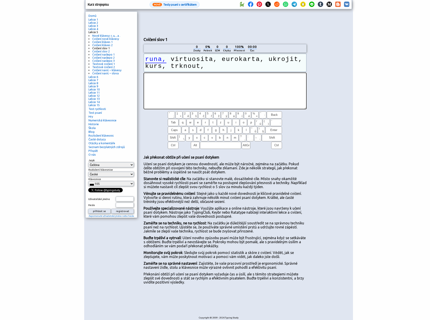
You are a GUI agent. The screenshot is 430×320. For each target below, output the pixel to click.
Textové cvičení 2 (103, 67)
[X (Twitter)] (268, 4)
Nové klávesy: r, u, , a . (106, 35)
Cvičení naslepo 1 (103, 54)
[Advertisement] (225, 23)
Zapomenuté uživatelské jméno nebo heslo (111, 216)
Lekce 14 (94, 101)
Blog (91, 131)
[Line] (311, 4)
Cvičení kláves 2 (102, 45)
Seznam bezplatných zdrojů (106, 146)
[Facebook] (250, 4)
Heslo (91, 205)
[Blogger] (338, 4)
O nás (92, 154)
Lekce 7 (93, 80)
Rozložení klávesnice (100, 169)
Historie (93, 124)
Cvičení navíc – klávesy (106, 70)
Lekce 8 (93, 83)
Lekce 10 (94, 89)
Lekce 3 (93, 25)
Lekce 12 (94, 95)
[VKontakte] (346, 4)
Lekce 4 (93, 28)
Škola (92, 127)
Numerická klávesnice (102, 120)
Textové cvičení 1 (103, 63)
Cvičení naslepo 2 (103, 57)
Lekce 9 (93, 86)
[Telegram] (294, 4)
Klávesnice (94, 179)
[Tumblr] (320, 4)
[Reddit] (277, 4)
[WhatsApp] (285, 4)
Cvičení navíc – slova (105, 73)
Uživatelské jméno (99, 199)
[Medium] (329, 4)
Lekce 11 (94, 92)
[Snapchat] (303, 4)
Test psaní (95, 112)
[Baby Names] (242, 4)
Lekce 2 (93, 22)
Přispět (93, 150)
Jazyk (91, 160)
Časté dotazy (97, 139)
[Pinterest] (259, 4)
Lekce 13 (94, 98)
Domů (92, 15)
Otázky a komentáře (101, 143)
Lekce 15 (94, 105)
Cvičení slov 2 (101, 51)
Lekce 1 (93, 19)
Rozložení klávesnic (101, 135)
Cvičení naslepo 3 (103, 60)
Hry (90, 116)
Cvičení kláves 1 (102, 41)
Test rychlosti (97, 108)
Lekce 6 (93, 76)
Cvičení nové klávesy (105, 38)
